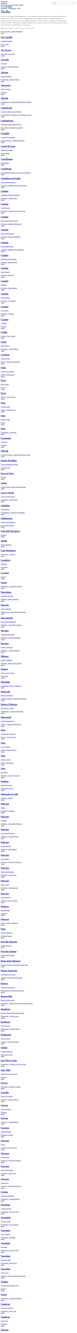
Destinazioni (12, 8)
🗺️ (4, 6)
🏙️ (11, 6)
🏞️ (8, 6)
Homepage (4, 8)
